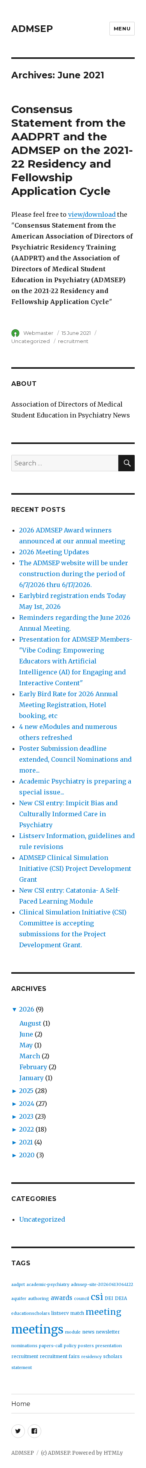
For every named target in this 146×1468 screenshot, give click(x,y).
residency (91, 1356)
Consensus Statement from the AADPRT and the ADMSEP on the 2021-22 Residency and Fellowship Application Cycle (72, 150)
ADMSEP (32, 28)
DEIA (121, 1298)
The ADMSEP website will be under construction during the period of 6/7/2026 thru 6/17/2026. (73, 574)
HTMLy (113, 1453)
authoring (38, 1298)
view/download (92, 214)
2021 (26, 1142)
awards (61, 1298)
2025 (26, 1091)
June (26, 1034)
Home (20, 1404)
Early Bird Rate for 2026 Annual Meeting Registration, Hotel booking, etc (68, 705)
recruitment (73, 341)
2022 (26, 1129)
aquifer (18, 1298)
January (31, 1078)
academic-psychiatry (47, 1284)
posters (86, 1345)
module (73, 1332)
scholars (112, 1356)
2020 (27, 1155)
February (33, 1067)
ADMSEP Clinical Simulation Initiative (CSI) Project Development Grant (75, 868)
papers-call (50, 1345)
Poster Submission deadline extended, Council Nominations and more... (75, 759)
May (26, 1045)
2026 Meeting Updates (54, 552)
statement (21, 1367)
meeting (103, 1312)
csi (97, 1296)
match (77, 1313)
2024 (26, 1103)
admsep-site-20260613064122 (102, 1284)
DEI (109, 1298)
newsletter (108, 1332)
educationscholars (30, 1313)
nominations (24, 1345)
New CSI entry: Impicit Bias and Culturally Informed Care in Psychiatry (68, 814)
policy (70, 1345)
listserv (60, 1313)
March (29, 1056)
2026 (26, 1009)
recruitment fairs (60, 1356)
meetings (37, 1329)
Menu (122, 28)
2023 (26, 1116)
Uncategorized (30, 341)
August (30, 1023)
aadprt (18, 1284)
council (81, 1298)
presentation (108, 1345)
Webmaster (38, 333)
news (88, 1332)
